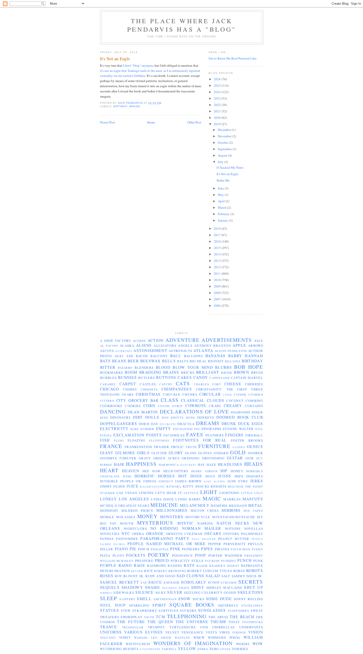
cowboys (195, 405)
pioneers (191, 549)
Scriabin (229, 582)
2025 (218, 85)
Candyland (219, 378)
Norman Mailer (201, 528)
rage (139, 565)
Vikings (239, 632)
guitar (235, 457)
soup (120, 605)
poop (200, 555)
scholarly (193, 582)
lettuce (191, 493)
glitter (159, 453)
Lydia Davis (162, 499)
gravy (145, 458)
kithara (173, 486)
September (225, 149)
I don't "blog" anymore (138, 65)
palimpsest (252, 533)
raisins (175, 565)
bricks (188, 372)
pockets (135, 555)
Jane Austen (214, 481)
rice (148, 571)
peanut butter (233, 538)
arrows (255, 345)
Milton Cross (205, 510)
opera (138, 533)
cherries (254, 384)
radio (125, 565)
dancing (113, 411)
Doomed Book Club (239, 417)
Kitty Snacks (196, 486)
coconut (235, 400)
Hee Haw (151, 471)
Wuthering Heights (119, 649)
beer (133, 360)
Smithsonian (165, 599)
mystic (185, 523)
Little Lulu (252, 493)
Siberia (106, 592)
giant (107, 452)
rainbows (156, 565)
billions (233, 361)
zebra (202, 649)
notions (233, 528)
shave (184, 588)
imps (239, 476)
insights (254, 476)
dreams (208, 423)
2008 (218, 292)
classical (193, 400)
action (156, 340)
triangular (132, 627)
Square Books (191, 604)
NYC (125, 533)
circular (210, 394)
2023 (218, 98)
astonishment (150, 350)
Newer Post (107, 122)
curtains (254, 406)
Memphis (219, 505)
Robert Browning (170, 571)
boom (131, 372)
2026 (218, 79)
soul (105, 605)
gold (238, 452)
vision (255, 632)
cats (183, 383)
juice (133, 486)
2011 (218, 273)
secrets (250, 581)
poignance (182, 555)
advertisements (227, 339)
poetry (159, 554)
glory (176, 452)
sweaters (109, 617)
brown (241, 372)
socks (198, 599)
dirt (138, 417)
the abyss (218, 617)
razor (202, 566)
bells (169, 360)
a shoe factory (115, 340)
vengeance (193, 632)
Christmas (148, 394)
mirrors (231, 510)
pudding (228, 561)
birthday (120, 106)
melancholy (194, 505)
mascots (252, 498)
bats (105, 360)
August (223, 155)
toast (234, 622)
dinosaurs (120, 417)
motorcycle (197, 517)
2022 (218, 104)
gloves (205, 453)
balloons (193, 356)
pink (175, 548)
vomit (125, 637)
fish (105, 440)
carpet (128, 383)
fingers (234, 434)
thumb (218, 621)
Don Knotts (173, 417)
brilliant (207, 372)
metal (255, 505)
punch (244, 560)
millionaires (172, 510)
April (221, 201)
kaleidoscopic (152, 486)
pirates (222, 549)
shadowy (132, 587)
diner (257, 412)
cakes (185, 377)
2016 (218, 241)
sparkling (139, 605)
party (182, 538)
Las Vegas (127, 492)
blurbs (223, 367)
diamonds (240, 412)
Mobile (107, 517)
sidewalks (123, 592)
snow (184, 598)
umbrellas (223, 627)
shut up (253, 587)
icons (224, 475)
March (222, 207)
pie (133, 548)
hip (224, 470)
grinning (191, 458)
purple (108, 565)
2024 (218, 92)
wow (257, 643)
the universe (192, 621)
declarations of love (194, 411)
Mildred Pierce (137, 510)
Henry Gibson (204, 471)
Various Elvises (143, 632)
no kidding (164, 528)
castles (148, 384)
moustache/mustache (233, 517)
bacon (142, 356)
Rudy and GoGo (160, 576)
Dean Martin (143, 411)
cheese (232, 383)
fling (119, 440)
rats (189, 565)
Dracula (186, 424)
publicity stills (187, 560)
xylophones (150, 649)
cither (240, 394)
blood (163, 367)
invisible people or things (128, 481)
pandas (107, 538)
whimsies (217, 637)
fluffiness (159, 440)
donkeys (205, 417)
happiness (141, 463)
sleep (108, 598)
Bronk (226, 372)
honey (237, 471)
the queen (160, 621)
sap (144, 582)
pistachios (240, 549)
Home (151, 122)
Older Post (194, 122)
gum (249, 458)
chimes (130, 389)
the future (131, 621)
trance (108, 626)
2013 (218, 260)
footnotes (186, 440)
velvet (172, 632)
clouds (215, 400)
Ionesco (166, 481)
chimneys (149, 389)
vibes (224, 632)
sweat (257, 610)
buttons (166, 377)
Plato (118, 555)
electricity (114, 428)
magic (212, 498)
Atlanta (203, 350)
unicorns (111, 632)
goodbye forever (118, 458)
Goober (255, 453)
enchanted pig (186, 429)
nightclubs (135, 528)
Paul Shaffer (204, 539)
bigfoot (216, 361)
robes (239, 571)
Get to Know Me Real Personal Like (233, 58)
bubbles (108, 377)
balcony (159, 356)
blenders (144, 367)
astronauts (180, 350)
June (221, 188)
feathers (214, 435)
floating (136, 440)
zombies (240, 649)
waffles (182, 637)
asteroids (123, 351)
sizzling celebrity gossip (210, 592)
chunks (189, 394)
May (221, 194)
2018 (218, 228)
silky (160, 592)
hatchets (188, 465)
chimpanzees (176, 389)
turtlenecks (182, 627)
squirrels (228, 605)
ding (104, 417)
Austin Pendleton (231, 351)
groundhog (213, 458)
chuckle (171, 394)
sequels (110, 587)
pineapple (160, 549)
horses (166, 475)
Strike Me (223, 180)
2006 (218, 305)
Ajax (258, 340)
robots (254, 570)
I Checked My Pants (230, 167)
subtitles (168, 610)
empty (163, 428)
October (223, 142)
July (221, 162)
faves (194, 434)
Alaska (127, 345)
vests (211, 632)
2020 (218, 117)
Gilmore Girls (132, 452)
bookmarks (111, 372)
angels (185, 345)
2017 (218, 235)
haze (211, 464)
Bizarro (125, 367)
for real (215, 440)
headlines (230, 464)
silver (174, 592)
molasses (125, 517)
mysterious (155, 522)
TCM (160, 616)
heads (253, 463)
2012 (218, 267)
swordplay (131, 617)
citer (227, 394)
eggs (257, 423)
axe (130, 356)
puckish (212, 561)
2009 (218, 286)
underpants (251, 627)
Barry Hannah (245, 355)
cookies (133, 406)
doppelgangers (118, 423)
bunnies (127, 377)
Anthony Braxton (212, 345)
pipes (207, 548)
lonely (108, 498)
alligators (165, 345)
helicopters (175, 471)
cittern (107, 401)
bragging (150, 372)
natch (224, 523)
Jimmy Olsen (112, 486)
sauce (155, 582)
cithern (255, 394)
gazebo (239, 447)
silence (144, 592)
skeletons (250, 592)
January (223, 220)
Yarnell (169, 649)
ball (175, 355)
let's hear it (168, 492)
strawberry (144, 610)
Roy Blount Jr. (129, 576)
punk (258, 560)
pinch (143, 549)
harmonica (169, 465)
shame (152, 587)
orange (155, 533)
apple (239, 345)
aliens (144, 345)
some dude (219, 598)
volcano (108, 637)
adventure (182, 339)
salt (226, 576)
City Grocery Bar (137, 400)
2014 (218, 254)
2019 (218, 124)
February (224, 214)
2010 (218, 280)
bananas (215, 355)
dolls (152, 417)
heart (109, 470)
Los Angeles (134, 498)
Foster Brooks (247, 440)
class (170, 399)
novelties (110, 533)
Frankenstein (138, 447)
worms (243, 644)
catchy (166, 384)
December (225, 129)
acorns (139, 341)
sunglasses (212, 610)
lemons (146, 492)
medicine (164, 504)
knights (218, 486)
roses (107, 575)
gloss (191, 453)
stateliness (252, 605)
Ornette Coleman (184, 533)
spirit (159, 605)
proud (162, 560)
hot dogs (190, 475)
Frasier (161, 447)
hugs (210, 476)
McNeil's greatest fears (124, 505)
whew (199, 637)
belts (182, 361)
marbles (232, 499)
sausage (171, 582)
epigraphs (212, 429)
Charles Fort (207, 384)
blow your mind (193, 367)
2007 (218, 299)
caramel (108, 384)
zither (225, 649)
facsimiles (174, 435)
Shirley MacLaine (224, 587)
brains (134, 106)
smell (144, 598)
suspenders (238, 611)
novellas (253, 528)
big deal (198, 361)
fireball (254, 435)
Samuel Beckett (119, 582)
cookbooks (111, 406)
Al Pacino (109, 345)
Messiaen (238, 505)
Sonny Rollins (248, 599)
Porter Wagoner (225, 555)
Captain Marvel (247, 377)
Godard (221, 453)
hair (119, 464)
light (209, 492)
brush (257, 372)
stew (126, 610)
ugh (204, 627)
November (225, 136)
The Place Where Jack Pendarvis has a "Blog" (181, 25)
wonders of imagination (193, 643)
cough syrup (170, 406)
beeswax (150, 360)
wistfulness (138, 644)
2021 (218, 111)
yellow (187, 648)
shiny (197, 587)
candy (200, 377)
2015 (218, 247)
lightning (230, 492)
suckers (188, 610)
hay (201, 464)
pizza (105, 555)
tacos (149, 617)
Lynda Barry (188, 499)
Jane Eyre (237, 481)
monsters (171, 516)
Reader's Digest (224, 566)
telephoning (186, 616)
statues (109, 610)
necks (242, 523)
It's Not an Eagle (227, 174)
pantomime (127, 538)
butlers (146, 377)
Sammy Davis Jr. (247, 576)
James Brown (188, 481)
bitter (108, 367)
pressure (144, 560)
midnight (109, 510)
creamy (233, 405)
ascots (107, 350)
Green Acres (166, 458)
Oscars (212, 533)
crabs (215, 406)
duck (244, 423)
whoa (234, 637)
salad (213, 575)
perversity (234, 544)
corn (149, 405)
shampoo (169, 588)
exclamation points (137, 434)
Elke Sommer (142, 429)
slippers (127, 599)
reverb (137, 571)
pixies (257, 549)
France (111, 446)
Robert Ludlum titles (209, 571)
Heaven (130, 470)
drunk (229, 423)
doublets (168, 424)
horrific (145, 475)
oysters (231, 533)
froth (191, 447)
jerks (256, 480)
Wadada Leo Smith (152, 637)
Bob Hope (248, 366)
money (147, 516)
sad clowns (190, 575)
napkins (205, 523)
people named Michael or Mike (166, 543)
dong (190, 417)
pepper (215, 544)
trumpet (156, 627)
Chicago (109, 389)
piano (121, 548)
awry (119, 356)
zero (214, 649)
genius (255, 446)
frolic (177, 447)
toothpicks (252, 622)
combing (254, 400)
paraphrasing (156, 538)
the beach (242, 616)
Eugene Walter (238, 429)
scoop (214, 582)
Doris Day (148, 424)
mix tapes (253, 510)
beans (119, 360)
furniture (214, 446)
